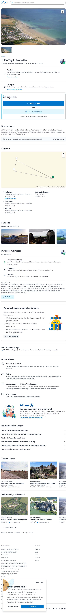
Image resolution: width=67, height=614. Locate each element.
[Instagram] (59, 608)
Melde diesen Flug (10, 527)
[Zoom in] (63, 153)
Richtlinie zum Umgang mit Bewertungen (14, 563)
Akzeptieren (32, 606)
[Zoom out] (63, 156)
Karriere (37, 558)
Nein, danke (40, 583)
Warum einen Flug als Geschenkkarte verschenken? (33, 116)
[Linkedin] (62, 608)
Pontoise (10, 532)
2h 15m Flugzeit (19, 63)
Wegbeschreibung (10, 198)
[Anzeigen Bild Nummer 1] (6, 50)
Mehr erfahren (51, 389)
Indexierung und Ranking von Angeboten (13, 566)
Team (36, 555)
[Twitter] (56, 608)
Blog (36, 552)
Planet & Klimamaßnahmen (9, 549)
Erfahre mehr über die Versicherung (31, 418)
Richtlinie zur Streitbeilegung (10, 569)
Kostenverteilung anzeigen (14, 89)
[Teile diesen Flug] (62, 11)
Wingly (3, 532)
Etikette (3, 576)
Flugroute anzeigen (12, 77)
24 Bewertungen (11, 96)
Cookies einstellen (12, 606)
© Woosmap (39, 186)
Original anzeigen (58, 139)
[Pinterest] (65, 608)
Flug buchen (35, 103)
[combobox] (38, 3)
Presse (37, 560)
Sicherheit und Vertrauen (8, 552)
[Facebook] (53, 608)
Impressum (46, 609)
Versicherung (5, 555)
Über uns (37, 549)
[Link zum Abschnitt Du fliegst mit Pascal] (63, 63)
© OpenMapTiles (46, 186)
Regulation (4, 558)
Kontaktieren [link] (9, 297)
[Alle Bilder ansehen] (33, 26)
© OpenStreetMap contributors (58, 186)
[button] (16, 158)
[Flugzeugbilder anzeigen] (14, 236)
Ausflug (18, 532)
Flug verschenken (35, 112)
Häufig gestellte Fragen (8, 560)
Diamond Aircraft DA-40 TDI (34, 63)
